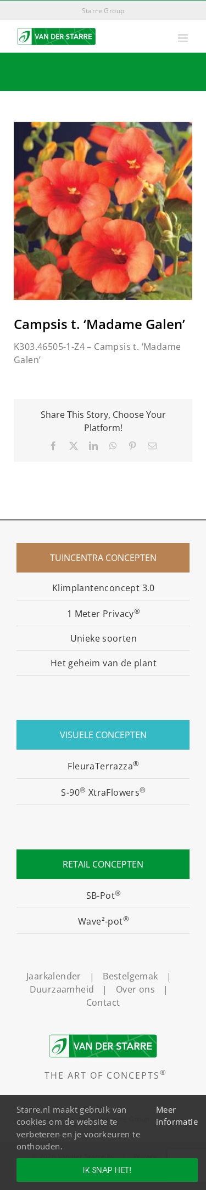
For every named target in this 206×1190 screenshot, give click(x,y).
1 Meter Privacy (103, 614)
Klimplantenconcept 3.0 (103, 588)
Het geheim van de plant (104, 663)
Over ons (135, 989)
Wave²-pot (103, 921)
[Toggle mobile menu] (184, 38)
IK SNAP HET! (107, 1169)
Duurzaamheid (62, 989)
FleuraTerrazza (103, 766)
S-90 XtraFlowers (103, 792)
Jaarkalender (53, 976)
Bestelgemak (130, 976)
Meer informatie (177, 1115)
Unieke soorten (103, 638)
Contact (103, 1002)
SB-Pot (103, 895)
